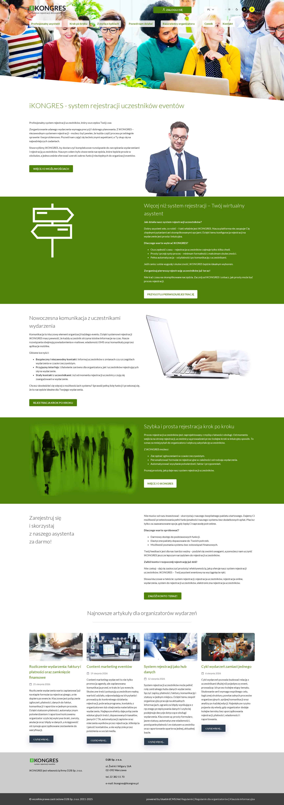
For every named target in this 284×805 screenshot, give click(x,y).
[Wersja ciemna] (237, 9)
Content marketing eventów (109, 666)
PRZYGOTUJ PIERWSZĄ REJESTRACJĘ (170, 294)
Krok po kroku (78, 23)
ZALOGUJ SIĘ (174, 9)
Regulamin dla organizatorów (211, 799)
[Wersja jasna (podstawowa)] (229, 9)
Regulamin (187, 799)
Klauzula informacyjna (242, 799)
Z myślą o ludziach (108, 23)
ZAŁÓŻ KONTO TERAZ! (163, 596)
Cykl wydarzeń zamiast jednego (226, 666)
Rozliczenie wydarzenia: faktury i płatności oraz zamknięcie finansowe (55, 671)
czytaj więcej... (41, 739)
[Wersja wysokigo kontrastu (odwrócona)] (252, 9)
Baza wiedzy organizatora (179, 23)
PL (208, 9)
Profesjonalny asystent (45, 23)
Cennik (208, 23)
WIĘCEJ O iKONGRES (160, 483)
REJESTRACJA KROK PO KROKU (53, 402)
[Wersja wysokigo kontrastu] (244, 9)
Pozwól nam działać (141, 23)
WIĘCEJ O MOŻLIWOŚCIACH (51, 168)
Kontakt (228, 23)
